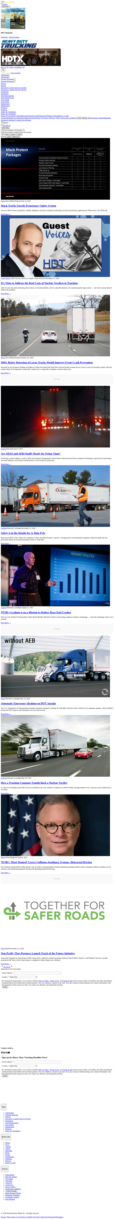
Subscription (5, 118)
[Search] (22, 130)
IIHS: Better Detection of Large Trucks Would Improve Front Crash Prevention (47, 362)
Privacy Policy (55, 118)
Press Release (26, 120)
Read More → (6, 214)
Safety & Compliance (8, 112)
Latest (9, 137)
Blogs (30, 116)
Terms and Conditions (68, 118)
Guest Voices (6, 278)
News (16, 2)
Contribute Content (14, 120)
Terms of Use (16, 1217)
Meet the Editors (15, 118)
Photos (3, 116)
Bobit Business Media (96, 118)
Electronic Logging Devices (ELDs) (13, 88)
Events (35, 116)
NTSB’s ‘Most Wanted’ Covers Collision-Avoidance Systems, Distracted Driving (46, 862)
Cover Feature (9, 2)
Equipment (5, 92)
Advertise (32, 118)
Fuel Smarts (5, 100)
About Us (39, 118)
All (2, 134)
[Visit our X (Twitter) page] (6, 1053)
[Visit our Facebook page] (2, 1053)
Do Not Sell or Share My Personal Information (46, 1217)
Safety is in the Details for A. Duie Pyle (23, 533)
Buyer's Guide (64, 116)
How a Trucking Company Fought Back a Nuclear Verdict (34, 782)
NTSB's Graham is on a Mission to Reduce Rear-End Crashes (36, 612)
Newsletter (25, 118)
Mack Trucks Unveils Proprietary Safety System (28, 205)
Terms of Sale (25, 1217)
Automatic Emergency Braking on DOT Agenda (28, 703)
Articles (21, 2)
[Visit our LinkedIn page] (4, 1053)
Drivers (3, 84)
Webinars (49, 116)
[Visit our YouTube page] (9, 1053)
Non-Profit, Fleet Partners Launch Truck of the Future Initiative (38, 953)
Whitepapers (41, 116)
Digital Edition (14, 37)
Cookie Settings (82, 118)
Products (4, 108)
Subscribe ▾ (5, 6)
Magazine (24, 116)
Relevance (16, 137)
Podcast (56, 116)
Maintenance (5, 104)
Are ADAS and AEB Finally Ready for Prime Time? (30, 453)
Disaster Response (7, 79)
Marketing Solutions (12, 1195)
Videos (18, 116)
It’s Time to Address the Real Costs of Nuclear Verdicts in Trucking (39, 283)
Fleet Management (7, 96)
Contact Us (46, 118)
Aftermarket (5, 75)
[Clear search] (24, 130)
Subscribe (4, 37)
